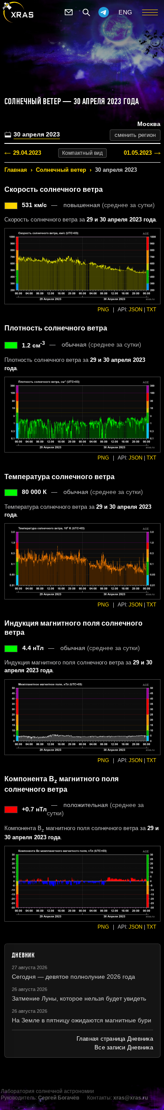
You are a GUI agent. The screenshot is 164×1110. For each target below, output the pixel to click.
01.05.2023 (138, 153)
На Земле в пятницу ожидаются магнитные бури (81, 1020)
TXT (151, 309)
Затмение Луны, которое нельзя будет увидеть (79, 998)
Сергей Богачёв (58, 1098)
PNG (103, 309)
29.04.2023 (27, 153)
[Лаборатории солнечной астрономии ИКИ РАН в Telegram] (104, 12)
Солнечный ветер (61, 170)
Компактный (82, 153)
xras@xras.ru (130, 1098)
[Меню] (150, 12)
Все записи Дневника (123, 1047)
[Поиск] (86, 12)
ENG (126, 12)
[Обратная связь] (69, 12)
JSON (136, 309)
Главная (15, 170)
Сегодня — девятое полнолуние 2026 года (73, 976)
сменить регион (135, 135)
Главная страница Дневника (115, 1038)
